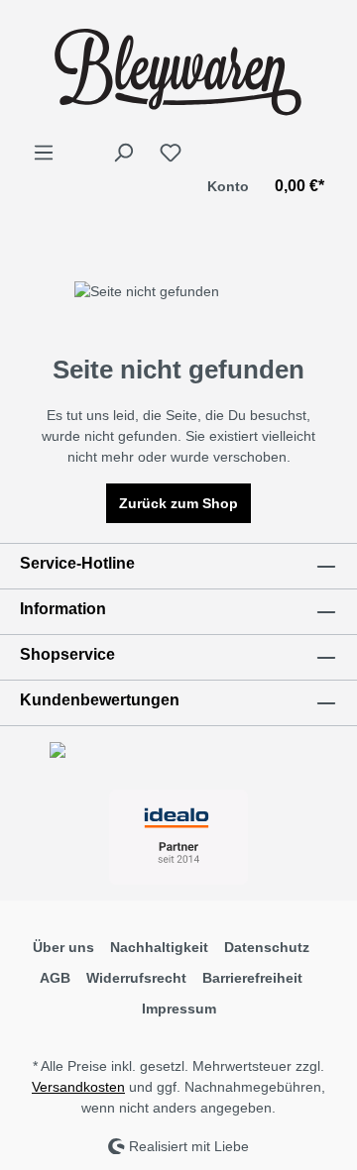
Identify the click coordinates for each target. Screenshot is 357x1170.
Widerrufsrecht (136, 978)
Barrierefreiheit (252, 978)
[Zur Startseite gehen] (178, 70)
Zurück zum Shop (178, 503)
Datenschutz (266, 947)
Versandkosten (78, 1087)
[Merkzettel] (170, 152)
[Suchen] (123, 152)
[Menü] (43, 152)
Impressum (179, 1008)
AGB (55, 978)
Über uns (63, 947)
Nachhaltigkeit (159, 947)
